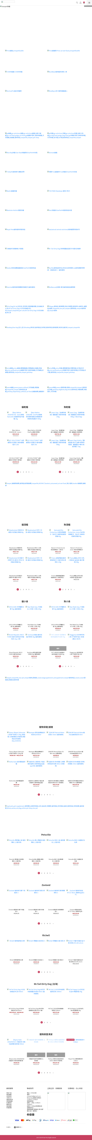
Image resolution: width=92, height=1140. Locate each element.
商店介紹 (9, 1093)
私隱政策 (9, 1103)
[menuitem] (18, 472)
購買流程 (9, 1104)
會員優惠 (9, 1094)
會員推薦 (9, 1106)
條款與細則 (9, 1101)
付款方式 (9, 1098)
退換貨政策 (9, 1099)
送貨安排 (9, 1096)
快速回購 (9, 1108)
